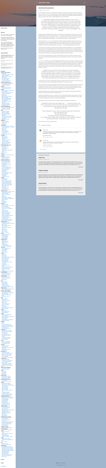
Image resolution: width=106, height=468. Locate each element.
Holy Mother (4, 165)
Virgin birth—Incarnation (6, 140)
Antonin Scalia (4, 283)
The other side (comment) (6, 381)
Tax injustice (4, 264)
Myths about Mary (5, 308)
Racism (3, 269)
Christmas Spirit (5, 143)
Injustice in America (5, 260)
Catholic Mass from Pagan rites (7, 319)
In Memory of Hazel (5, 345)
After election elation (5, 311)
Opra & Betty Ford (5, 424)
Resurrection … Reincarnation (7, 149)
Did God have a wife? (5, 119)
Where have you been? (6, 285)
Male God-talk (4, 179)
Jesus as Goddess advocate (7, 167)
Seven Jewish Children (6, 342)
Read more (80, 167)
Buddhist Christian (5, 121)
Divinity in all (4, 94)
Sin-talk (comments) (5, 431)
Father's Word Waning (6, 214)
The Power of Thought (6, 108)
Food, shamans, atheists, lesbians (8, 257)
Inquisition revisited (5, 216)
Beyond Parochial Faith (6, 109)
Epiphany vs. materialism (6, 142)
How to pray (4, 371)
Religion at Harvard (5, 410)
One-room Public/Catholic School (8, 107)
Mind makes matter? (5, 403)
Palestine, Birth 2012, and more (7, 326)
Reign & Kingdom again (6, 225)
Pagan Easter (4, 148)
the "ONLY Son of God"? (6, 161)
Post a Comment (43, 149)
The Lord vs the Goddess (6, 117)
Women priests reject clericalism (8, 449)
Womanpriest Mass (5, 451)
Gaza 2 (3, 323)
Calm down (4, 373)
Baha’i (3, 295)
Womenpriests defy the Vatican (7, 447)
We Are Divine (4, 202)
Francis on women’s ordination (7, 357)
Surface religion (4, 244)
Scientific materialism (6, 103)
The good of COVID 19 (6, 157)
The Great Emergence (6, 78)
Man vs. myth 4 (4, 231)
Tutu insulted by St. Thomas (7, 291)
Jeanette (44, 140)
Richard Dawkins (5, 100)
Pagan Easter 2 (4, 150)
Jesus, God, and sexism (6, 162)
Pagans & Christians (5, 320)
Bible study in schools (6, 114)
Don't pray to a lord (5, 187)
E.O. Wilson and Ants (5, 393)
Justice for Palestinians (6, 341)
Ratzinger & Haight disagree (7, 246)
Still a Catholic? (4, 414)
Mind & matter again (5, 359)
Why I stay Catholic (5, 79)
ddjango (44, 129)
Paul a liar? (4, 228)
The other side (4, 332)
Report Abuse (3, 466)
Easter (3, 151)
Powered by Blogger (61, 462)
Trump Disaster (4, 152)
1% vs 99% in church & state (7, 262)
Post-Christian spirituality (6, 361)
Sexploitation (4, 175)
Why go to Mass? (5, 204)
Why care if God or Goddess (7, 184)
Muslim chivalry (4, 306)
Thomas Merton (5, 188)
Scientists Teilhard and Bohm (7, 395)
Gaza (3, 322)
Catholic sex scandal (5, 213)
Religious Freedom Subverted (7, 267)
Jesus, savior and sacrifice (6, 134)
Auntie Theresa (4, 281)
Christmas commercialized (7, 314)
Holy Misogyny (4, 171)
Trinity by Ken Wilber (5, 435)
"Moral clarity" (4, 77)
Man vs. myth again (5, 232)
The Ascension (4, 380)
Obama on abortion (5, 75)
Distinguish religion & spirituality (7, 421)
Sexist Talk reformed (5, 176)
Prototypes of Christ (5, 132)
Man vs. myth (4, 128)
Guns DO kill (4, 263)
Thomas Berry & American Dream (8, 154)
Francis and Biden (5, 356)
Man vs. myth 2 (4, 229)
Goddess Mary (4, 163)
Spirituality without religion (6, 423)
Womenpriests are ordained (7, 446)
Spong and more (5, 408)
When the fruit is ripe (5, 273)
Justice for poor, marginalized (7, 208)
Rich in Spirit (4, 255)
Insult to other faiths (5, 122)
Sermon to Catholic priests (7, 180)
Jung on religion (5, 252)
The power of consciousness (7, 360)
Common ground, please (6, 99)
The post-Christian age (6, 207)
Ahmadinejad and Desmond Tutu (8, 292)
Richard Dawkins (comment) (7, 429)
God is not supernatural (6, 93)
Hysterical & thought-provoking (7, 286)
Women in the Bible (5, 112)
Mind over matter (5, 388)
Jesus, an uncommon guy (6, 227)
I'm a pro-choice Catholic (6, 80)
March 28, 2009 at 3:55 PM (47, 137)
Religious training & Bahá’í (6, 294)
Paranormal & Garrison (6, 334)
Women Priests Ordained (6, 455)
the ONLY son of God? (6, 276)
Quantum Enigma (5, 401)
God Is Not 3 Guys (44, 2)
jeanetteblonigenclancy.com (6, 68)
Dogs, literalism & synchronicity (7, 307)
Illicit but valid (4, 456)
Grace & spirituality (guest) (6, 98)
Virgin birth (4, 139)
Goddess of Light (5, 173)
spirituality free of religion (45, 125)
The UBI (3, 266)
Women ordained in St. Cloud (7, 454)
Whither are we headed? (6, 438)
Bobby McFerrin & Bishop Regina (8, 450)
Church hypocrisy (5, 218)
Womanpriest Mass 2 (5, 452)
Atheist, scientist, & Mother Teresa (8, 90)
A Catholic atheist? (5, 105)
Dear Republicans (5, 261)
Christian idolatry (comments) (7, 433)
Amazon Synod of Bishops (7, 220)
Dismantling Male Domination (7, 219)
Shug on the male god (6, 168)
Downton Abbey (5, 282)
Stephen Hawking (5, 389)
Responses (4, 115)
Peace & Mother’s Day (6, 343)
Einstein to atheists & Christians (7, 397)
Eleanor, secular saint (5, 265)
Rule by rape (4, 186)
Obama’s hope (4, 310)
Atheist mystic (4, 95)
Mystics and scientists (6, 300)
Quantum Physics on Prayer (7, 394)
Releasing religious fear (6, 412)
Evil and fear (4, 251)
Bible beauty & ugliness (6, 113)
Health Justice (4, 256)
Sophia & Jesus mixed (6, 189)
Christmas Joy (4, 137)
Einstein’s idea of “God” (6, 402)
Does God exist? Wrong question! (8, 198)
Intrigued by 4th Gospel (6, 274)
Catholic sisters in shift (6, 84)
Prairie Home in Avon (5, 369)
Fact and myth (4, 299)
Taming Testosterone (6, 166)
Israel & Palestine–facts (6, 328)
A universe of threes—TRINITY (7, 436)
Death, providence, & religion (7, 331)
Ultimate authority (5, 206)
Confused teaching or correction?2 (8, 127)
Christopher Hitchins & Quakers (7, 92)
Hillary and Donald (5, 284)
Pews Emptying (4, 415)
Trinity (3, 432)
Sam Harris (4, 102)
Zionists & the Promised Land (7, 325)
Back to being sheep (5, 185)
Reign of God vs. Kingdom (6, 377)
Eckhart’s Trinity (4, 434)
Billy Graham (4, 240)
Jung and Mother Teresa (6, 192)
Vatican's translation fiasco (7, 182)
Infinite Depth (4, 201)
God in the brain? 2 (5, 387)
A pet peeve (4, 348)
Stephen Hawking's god (6, 404)
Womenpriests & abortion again (7, 74)
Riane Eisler (4, 254)
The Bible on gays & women (7, 116)
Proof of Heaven (5, 398)
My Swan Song (4, 350)
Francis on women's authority (7, 353)
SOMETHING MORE (5, 399)
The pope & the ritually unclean (7, 83)
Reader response (5, 241)
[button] (82, 8)
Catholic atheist (4, 400)
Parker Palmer (4, 374)
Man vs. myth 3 (4, 230)
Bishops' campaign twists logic (7, 215)
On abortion (4, 73)
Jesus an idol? (4, 133)
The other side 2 (5, 333)
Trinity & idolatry (5, 178)
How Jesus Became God (6, 88)
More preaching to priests (6, 181)
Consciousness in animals (6, 363)
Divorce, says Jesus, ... (6, 81)
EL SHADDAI (4, 118)
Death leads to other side (6, 335)
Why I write (4, 413)
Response (3, 243)
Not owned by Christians (6, 337)
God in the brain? (5, 386)
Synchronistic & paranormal (7, 330)
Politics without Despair (6, 349)
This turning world (5, 147)
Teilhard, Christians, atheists (7, 427)
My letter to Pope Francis (6, 354)
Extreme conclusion (5, 304)
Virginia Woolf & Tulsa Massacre (8, 270)
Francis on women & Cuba (6, 355)
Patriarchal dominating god (6, 183)
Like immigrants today (6, 268)
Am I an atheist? (5, 91)
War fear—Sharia (5, 293)
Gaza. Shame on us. (5, 327)
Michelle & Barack (5, 312)
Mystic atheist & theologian (7, 96)
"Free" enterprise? (5, 259)
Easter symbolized (5, 145)
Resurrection (4, 146)
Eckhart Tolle (41, 157)
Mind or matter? (5, 362)
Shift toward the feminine (6, 164)
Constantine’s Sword (5, 296)
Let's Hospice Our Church (6, 217)
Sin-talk (3, 195)
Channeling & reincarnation (6, 364)
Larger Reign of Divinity (6, 378)
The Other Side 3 (5, 339)
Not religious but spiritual (6, 101)
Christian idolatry (42, 183)
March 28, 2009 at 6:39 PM (47, 146)
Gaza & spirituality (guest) (6, 324)
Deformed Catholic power (6, 212)
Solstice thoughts (5, 138)
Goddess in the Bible (43, 170)
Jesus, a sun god (5, 141)
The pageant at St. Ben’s (6, 411)
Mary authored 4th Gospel (6, 272)
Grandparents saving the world (7, 347)
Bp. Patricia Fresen (5, 453)
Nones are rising (5, 425)
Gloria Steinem (4, 174)
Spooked (3, 336)
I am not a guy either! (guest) (7, 172)
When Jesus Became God (6, 87)
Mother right (4, 170)
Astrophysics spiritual (6, 392)
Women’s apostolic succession (7, 448)
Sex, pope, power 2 (5, 211)
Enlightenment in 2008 (6, 222)
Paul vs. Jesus (4, 130)
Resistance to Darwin (5, 156)
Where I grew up (5, 346)
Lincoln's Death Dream (6, 338)
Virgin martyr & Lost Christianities (8, 316)
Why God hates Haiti (5, 258)
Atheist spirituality (5, 97)
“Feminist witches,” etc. (6, 245)
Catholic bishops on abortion (7, 76)
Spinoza (3, 200)
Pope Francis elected (5, 352)
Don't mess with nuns (6, 85)
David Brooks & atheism (6, 104)
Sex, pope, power (5, 210)
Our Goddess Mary (5, 169)
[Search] (84, 3)
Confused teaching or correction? (8, 126)
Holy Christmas (4, 136)
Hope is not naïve (5, 158)
